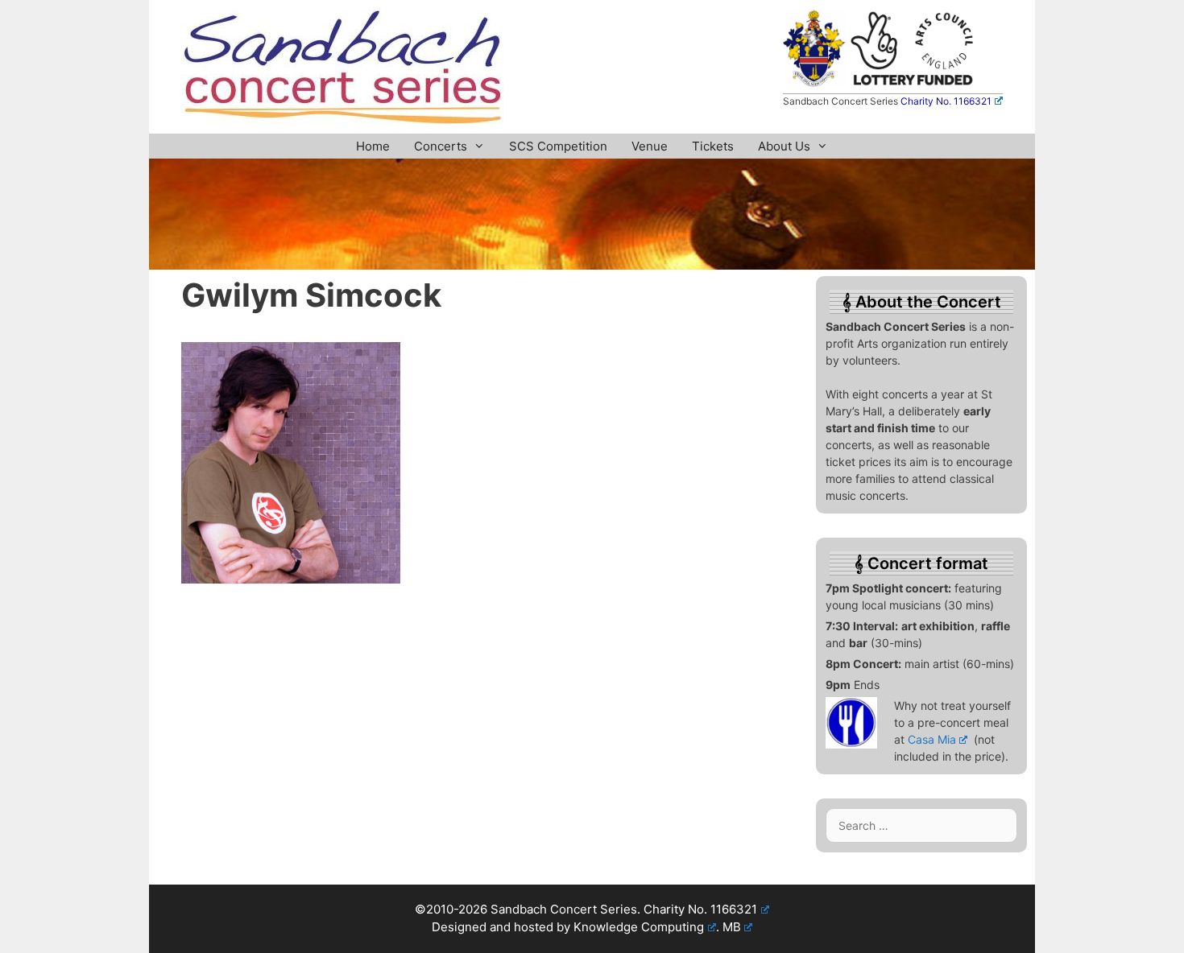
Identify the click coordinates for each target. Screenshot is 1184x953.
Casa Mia (932, 739)
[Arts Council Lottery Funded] (913, 82)
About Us (784, 146)
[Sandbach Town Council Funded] (814, 82)
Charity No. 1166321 (945, 101)
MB (731, 926)
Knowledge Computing (638, 926)
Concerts (440, 146)
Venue (649, 146)
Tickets (713, 146)
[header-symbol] (592, 265)
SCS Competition (558, 146)
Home (373, 146)
